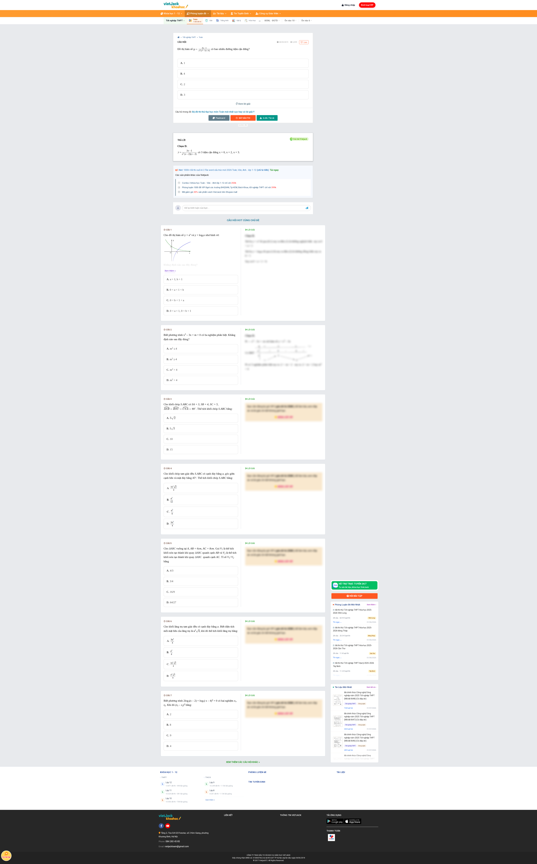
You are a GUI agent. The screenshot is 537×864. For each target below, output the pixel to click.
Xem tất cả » (371, 687)
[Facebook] (161, 825)
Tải (268, 118)
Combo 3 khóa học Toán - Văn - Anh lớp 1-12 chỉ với (209, 183)
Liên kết (229, 815)
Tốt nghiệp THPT (189, 37)
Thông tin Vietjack (291, 815)
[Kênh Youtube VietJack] (167, 825)
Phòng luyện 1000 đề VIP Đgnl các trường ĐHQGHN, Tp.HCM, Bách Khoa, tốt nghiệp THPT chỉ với (229, 187)
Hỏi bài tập (355, 596)
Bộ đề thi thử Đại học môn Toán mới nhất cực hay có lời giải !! (223, 112)
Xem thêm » (170, 271)
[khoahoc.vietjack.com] (176, 5)
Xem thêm (209, 800)
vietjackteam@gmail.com (177, 846)
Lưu (305, 42)
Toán (201, 37)
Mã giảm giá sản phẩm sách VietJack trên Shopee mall (209, 192)
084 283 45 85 (173, 841)
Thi (244, 118)
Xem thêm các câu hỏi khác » (243, 762)
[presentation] (201, 49)
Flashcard (220, 118)
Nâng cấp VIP (285, 417)
